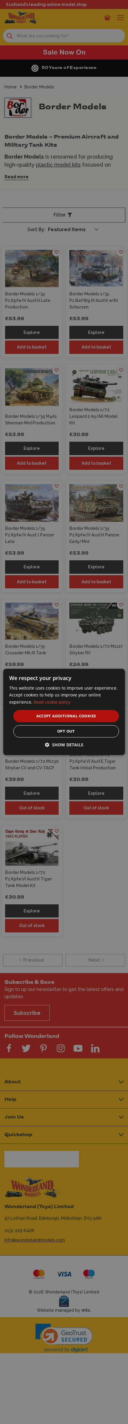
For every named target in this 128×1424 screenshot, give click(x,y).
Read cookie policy (52, 702)
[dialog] (64, 712)
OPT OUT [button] (66, 731)
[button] (64, 745)
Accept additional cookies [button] (66, 716)
